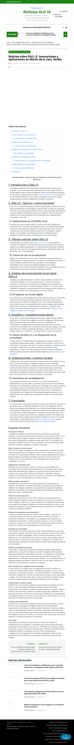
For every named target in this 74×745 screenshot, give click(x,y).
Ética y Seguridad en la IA (59, 731)
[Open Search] (63, 27)
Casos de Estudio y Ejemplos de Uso (56, 725)
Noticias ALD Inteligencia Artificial (37, 27)
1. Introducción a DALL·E (19, 131)
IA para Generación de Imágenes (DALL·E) (55, 733)
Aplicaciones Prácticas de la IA (58, 722)
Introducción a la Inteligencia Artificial (56, 739)
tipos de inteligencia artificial (46, 421)
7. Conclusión (15, 172)
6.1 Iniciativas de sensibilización (23, 168)
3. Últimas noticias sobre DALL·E (22, 142)
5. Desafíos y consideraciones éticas (23, 157)
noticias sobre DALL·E (46, 195)
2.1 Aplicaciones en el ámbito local (24, 138)
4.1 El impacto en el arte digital (23, 153)
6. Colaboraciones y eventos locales (23, 164)
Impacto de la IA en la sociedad (19, 52)
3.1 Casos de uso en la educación (24, 146)
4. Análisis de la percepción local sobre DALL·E (27, 149)
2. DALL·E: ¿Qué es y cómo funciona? (23, 135)
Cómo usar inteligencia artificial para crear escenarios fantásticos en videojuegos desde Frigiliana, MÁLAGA (40, 34)
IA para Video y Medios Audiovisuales (56, 736)
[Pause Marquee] (65, 34)
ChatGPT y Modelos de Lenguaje (57, 728)
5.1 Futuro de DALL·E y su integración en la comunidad (31, 160)
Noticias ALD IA (37, 12)
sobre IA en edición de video (44, 419)
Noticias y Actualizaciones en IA (58, 742)
